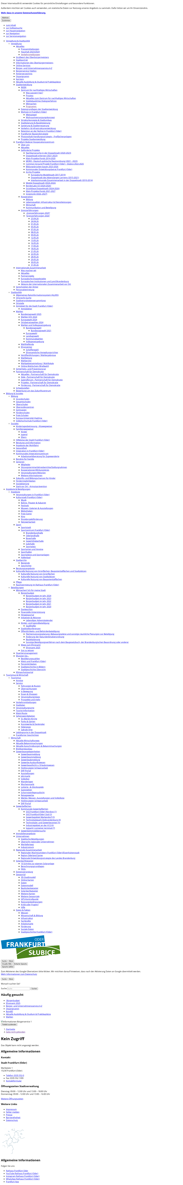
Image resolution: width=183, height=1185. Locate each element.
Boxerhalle (31, 538)
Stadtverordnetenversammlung (31, 300)
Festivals (25, 505)
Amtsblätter (26, 308)
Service (19, 683)
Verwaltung (16, 43)
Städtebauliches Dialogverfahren (41, 101)
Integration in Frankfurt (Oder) (30, 450)
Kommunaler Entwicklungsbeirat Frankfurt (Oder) (49, 169)
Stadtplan (20, 705)
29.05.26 (35, 259)
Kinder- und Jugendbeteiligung (35, 623)
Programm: (31, 106)
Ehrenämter (26, 347)
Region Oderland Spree (32, 855)
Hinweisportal (27, 614)
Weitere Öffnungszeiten (12, 1098)
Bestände (25, 563)
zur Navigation (13, 33)
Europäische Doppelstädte (33, 278)
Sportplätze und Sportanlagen (35, 554)
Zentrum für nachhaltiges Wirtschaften (39, 90)
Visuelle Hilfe (6, 964)
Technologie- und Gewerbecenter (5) (43, 822)
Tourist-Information (25, 710)
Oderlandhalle (32, 535)
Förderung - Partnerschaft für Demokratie (40, 385)
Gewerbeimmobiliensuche (33, 830)
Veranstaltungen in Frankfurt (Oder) (33, 494)
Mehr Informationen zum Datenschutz (19, 974)
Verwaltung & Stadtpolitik (18, 41)
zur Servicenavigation (16, 36)
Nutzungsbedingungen (31, 901)
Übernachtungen (29, 688)
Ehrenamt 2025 (33, 647)
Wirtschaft (31, 205)
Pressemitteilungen (30, 49)
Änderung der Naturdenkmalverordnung (45, 636)
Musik (23, 500)
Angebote (15, 491)
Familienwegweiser (25, 429)
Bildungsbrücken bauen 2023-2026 (42, 166)
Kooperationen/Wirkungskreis (35, 470)
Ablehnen (5, 18)
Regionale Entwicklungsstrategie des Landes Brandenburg (48, 858)
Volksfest (25, 778)
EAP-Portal (26, 770)
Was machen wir (28, 270)
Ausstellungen (27, 773)
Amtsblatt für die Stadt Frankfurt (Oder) (34, 306)
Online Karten (27, 880)
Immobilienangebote (25, 833)
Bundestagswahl (33, 328)
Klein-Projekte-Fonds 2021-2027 (40, 191)
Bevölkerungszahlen (30, 658)
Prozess (29, 95)
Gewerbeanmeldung (30, 754)
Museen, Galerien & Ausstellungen (37, 508)
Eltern (24, 437)
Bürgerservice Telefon (26, 71)
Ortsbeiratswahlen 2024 (32, 322)
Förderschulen (23, 412)
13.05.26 (35, 240)
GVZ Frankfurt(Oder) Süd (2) (39, 814)
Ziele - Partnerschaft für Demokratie (38, 377)
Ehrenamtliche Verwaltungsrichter (42, 352)
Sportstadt (26, 527)
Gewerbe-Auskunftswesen (33, 762)
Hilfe (23, 907)
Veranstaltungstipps (30, 696)
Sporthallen (26, 552)
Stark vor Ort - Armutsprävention (31, 486)
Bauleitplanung (33, 639)
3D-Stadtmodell (28, 877)
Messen (24, 912)
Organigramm (22, 76)
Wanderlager (27, 781)
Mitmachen (31, 103)
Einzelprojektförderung (32, 519)
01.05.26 (35, 224)
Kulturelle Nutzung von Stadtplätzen (38, 576)
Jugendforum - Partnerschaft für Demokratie (42, 379)
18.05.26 (35, 248)
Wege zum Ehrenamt (31, 645)
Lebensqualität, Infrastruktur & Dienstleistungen (48, 202)
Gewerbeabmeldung (30, 759)
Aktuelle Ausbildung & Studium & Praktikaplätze (38, 82)
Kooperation (27, 196)
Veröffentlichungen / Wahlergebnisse (38, 355)
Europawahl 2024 (29, 319)
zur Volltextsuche (14, 28)
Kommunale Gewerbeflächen (34, 809)
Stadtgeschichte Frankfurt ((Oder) (36, 932)
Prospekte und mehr (30, 699)
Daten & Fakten (23, 910)
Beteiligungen (17, 587)
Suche (4, 988)
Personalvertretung (25, 289)
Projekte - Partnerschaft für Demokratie (39, 382)
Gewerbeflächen (23, 806)
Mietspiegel (31, 114)
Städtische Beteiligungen (32, 839)
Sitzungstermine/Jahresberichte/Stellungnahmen (44, 467)
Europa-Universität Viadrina (29, 418)
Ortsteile (20, 303)
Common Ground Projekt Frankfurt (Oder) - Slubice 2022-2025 (55, 164)
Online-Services (23, 65)
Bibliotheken (27, 511)
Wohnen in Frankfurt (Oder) (34, 112)
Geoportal (21, 874)
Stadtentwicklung (24, 84)
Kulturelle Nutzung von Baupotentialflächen (41, 579)
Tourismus (16, 677)
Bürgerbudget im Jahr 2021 (38, 604)
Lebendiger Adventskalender (39, 620)
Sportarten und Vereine (32, 549)
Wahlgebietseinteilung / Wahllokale (37, 363)
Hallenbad (25, 557)
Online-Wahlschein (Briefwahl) (35, 366)
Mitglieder (25, 464)
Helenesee (26, 727)
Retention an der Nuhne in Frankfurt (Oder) (41, 131)
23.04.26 (35, 218)
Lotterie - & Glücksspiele (32, 787)
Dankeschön (27, 609)
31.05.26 (35, 265)
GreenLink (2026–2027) (36, 194)
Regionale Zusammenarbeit (29, 850)
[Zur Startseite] (30, 958)
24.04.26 (35, 221)
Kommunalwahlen (34, 338)
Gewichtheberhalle (35, 541)
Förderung (26, 926)
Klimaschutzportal (24, 672)
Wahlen (19, 311)
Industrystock (27, 847)
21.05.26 (35, 251)
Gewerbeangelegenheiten (28, 751)
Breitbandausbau (24, 748)
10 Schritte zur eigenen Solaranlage (37, 863)
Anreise (19, 680)
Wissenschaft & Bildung (32, 915)
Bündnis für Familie (25, 459)
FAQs (23, 869)
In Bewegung (27, 691)
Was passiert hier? (34, 92)
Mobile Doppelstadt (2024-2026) (41, 183)
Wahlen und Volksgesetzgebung (36, 325)
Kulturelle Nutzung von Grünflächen (38, 573)
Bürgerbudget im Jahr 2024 (38, 595)
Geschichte (26, 565)
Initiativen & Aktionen (31, 617)
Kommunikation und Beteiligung (41, 207)
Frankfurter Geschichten (27, 735)
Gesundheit (21, 448)
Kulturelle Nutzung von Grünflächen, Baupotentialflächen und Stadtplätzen (51, 571)
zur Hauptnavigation (15, 30)
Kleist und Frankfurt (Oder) (33, 661)
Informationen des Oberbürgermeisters (34, 62)
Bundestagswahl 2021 (41, 330)
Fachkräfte (26, 921)
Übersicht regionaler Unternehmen (37, 841)
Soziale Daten (27, 929)
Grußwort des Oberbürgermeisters (32, 57)
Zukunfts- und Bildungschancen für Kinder (36, 478)
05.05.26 (35, 226)
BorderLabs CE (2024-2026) (38, 185)
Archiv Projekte (33, 172)
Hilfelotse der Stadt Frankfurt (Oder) (33, 440)
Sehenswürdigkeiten (25, 716)
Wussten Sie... (22, 655)
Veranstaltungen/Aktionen (33, 472)
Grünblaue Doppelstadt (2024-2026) (43, 188)
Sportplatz (31, 546)
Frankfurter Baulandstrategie (34, 133)
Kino (23, 516)
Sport (18, 524)
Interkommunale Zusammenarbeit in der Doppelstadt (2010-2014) (62, 180)
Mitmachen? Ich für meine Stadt (31, 590)
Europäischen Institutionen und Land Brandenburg (45, 281)
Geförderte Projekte (30, 150)
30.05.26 (35, 262)
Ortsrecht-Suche (23, 297)
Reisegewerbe (27, 795)
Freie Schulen (22, 415)
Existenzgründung (24, 871)
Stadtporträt (22, 60)
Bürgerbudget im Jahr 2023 (38, 598)
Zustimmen (6, 20)
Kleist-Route (21, 713)
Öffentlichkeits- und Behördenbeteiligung (40, 631)
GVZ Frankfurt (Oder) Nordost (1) (41, 811)
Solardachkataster (29, 891)
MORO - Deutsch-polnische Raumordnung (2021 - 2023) (52, 161)
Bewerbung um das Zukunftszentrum (33, 390)
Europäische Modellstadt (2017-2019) (48, 174)
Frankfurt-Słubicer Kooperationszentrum (35, 142)
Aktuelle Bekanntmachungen (29, 743)
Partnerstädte (27, 276)
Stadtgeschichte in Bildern (33, 666)
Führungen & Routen (31, 686)
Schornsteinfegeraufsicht (33, 792)
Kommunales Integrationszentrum (32, 453)
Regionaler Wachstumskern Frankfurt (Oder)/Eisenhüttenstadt (50, 852)
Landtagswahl (32, 336)
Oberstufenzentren (25, 407)
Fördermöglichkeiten (25, 481)
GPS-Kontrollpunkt (29, 899)
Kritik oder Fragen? (30, 904)
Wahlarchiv (26, 360)
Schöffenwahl (32, 349)
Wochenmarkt (27, 784)
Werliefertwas (27, 844)
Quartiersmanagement (26, 653)
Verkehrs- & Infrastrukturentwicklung (38, 128)
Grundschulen (22, 399)
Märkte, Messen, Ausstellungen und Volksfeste (42, 798)
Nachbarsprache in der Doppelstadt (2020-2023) (48, 153)
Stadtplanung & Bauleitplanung (35, 123)
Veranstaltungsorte (25, 707)
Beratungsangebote (25, 568)
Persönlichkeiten (29, 664)
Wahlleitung (26, 358)
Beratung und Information (28, 442)
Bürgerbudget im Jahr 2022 (38, 601)
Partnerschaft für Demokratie (30, 371)
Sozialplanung (22, 483)
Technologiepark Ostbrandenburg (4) (43, 819)
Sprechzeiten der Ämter (27, 287)
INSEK (23, 87)
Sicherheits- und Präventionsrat (31, 369)
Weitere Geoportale (30, 896)
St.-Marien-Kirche (29, 718)
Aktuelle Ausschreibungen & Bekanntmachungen (39, 746)
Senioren (20, 461)
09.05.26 (35, 235)
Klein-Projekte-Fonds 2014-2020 (40, 158)
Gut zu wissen (27, 650)
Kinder (24, 431)
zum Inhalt (11, 25)
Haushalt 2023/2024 (30, 51)
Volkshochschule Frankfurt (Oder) (31, 420)
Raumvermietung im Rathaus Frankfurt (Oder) (37, 584)
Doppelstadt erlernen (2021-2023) (42, 155)
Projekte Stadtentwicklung (33, 139)
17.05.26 (35, 246)
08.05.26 (35, 232)
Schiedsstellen (22, 388)
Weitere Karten (28, 893)
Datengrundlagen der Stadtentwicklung (39, 109)
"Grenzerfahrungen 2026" (38, 215)
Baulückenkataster (29, 888)
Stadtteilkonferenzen (31, 628)
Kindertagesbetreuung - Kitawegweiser (34, 426)
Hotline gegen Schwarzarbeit (34, 768)
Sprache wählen (7, 967)
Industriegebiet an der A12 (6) (40, 825)
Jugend (24, 434)
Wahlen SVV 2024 (29, 317)
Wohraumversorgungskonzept (40, 117)
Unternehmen (22, 836)
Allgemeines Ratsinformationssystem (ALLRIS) (37, 295)
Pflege (19, 582)
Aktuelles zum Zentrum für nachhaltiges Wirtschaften (51, 98)
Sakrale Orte (26, 729)
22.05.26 (35, 254)
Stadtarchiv (21, 560)
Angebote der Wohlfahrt (27, 445)
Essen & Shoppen (29, 694)
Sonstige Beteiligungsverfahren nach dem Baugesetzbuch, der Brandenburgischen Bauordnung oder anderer (77, 642)
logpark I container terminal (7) (40, 828)
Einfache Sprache (20, 964)
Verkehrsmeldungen (30, 54)
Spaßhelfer (31, 625)
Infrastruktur (27, 918)
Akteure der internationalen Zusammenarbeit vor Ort (46, 284)
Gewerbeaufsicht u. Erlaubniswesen (37, 765)
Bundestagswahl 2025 (31, 314)
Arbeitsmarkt (27, 923)
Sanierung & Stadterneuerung (35, 125)
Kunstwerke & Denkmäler (33, 724)
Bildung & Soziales (14, 393)
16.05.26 (35, 243)
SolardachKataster (24, 860)
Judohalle (30, 543)
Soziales (15, 423)
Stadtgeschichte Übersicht (33, 669)
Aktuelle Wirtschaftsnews (27, 740)
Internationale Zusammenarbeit (31, 267)
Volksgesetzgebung (35, 341)
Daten (24, 882)
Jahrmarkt (25, 776)
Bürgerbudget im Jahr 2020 (38, 606)
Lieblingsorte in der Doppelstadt (31, 732)
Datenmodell (27, 885)
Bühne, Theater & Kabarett (33, 502)
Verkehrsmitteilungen (26, 702)
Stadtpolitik (16, 292)
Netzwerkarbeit (28, 522)
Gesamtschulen (23, 401)
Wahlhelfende (27, 344)
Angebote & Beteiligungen (18, 489)
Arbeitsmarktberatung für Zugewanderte (40, 456)
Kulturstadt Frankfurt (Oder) (29, 497)
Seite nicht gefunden (15, 1032)
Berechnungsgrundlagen (32, 866)
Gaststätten (26, 789)
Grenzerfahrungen (29, 210)
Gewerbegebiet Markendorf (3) (40, 817)
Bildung (29, 199)
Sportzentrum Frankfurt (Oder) (35, 530)
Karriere (20, 79)
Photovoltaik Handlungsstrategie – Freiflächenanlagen (46, 136)
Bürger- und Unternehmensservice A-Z (34, 68)
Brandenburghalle (34, 532)
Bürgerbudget (27, 593)
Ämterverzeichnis (24, 73)
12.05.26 (35, 237)
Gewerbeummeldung (31, 757)
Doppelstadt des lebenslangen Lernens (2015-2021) (55, 177)
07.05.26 (35, 229)
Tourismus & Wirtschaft (17, 675)
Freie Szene (26, 513)
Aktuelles (20, 46)
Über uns (25, 144)
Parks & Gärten (28, 721)
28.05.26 (35, 256)
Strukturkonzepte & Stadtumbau (36, 120)
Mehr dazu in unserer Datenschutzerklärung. (23, 12)
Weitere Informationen (31, 475)
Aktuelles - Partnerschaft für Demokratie (40, 374)
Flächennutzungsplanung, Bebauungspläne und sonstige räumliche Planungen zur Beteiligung (70, 634)
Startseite (10, 1029)
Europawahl (31, 333)
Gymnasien (21, 410)
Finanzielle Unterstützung (33, 612)
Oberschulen (22, 404)
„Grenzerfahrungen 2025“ (38, 213)
